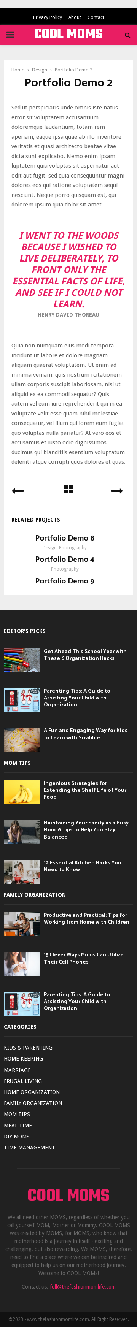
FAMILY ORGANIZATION (33, 1103)
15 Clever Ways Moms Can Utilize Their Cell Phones (84, 958)
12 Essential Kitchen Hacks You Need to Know (82, 866)
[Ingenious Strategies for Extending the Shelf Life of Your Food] (22, 792)
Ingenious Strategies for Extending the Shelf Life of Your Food (85, 790)
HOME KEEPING (23, 1059)
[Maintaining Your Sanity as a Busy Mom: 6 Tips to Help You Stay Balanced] (22, 832)
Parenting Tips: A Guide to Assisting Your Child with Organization (77, 698)
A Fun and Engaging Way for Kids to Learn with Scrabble (85, 734)
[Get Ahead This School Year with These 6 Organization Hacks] (22, 660)
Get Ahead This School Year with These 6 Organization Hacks (85, 655)
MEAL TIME (18, 1125)
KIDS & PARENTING (28, 1048)
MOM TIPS (17, 1114)
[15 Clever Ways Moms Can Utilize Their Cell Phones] (22, 964)
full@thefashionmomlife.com (83, 1287)
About (74, 17)
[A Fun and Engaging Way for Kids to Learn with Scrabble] (22, 739)
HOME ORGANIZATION (32, 1092)
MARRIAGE (17, 1070)
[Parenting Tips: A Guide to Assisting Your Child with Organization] (22, 700)
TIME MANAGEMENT (29, 1148)
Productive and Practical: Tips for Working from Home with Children (86, 919)
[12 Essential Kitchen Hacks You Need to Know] (22, 872)
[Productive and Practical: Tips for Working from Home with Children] (22, 924)
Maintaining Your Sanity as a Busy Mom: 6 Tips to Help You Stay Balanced (86, 830)
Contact (96, 17)
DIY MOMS (17, 1137)
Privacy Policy (47, 17)
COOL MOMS (69, 34)
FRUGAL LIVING (23, 1081)
